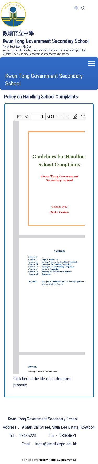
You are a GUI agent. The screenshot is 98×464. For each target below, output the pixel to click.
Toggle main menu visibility (91, 63)
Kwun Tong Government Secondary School (44, 80)
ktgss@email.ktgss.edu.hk (56, 444)
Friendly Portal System (52, 459)
